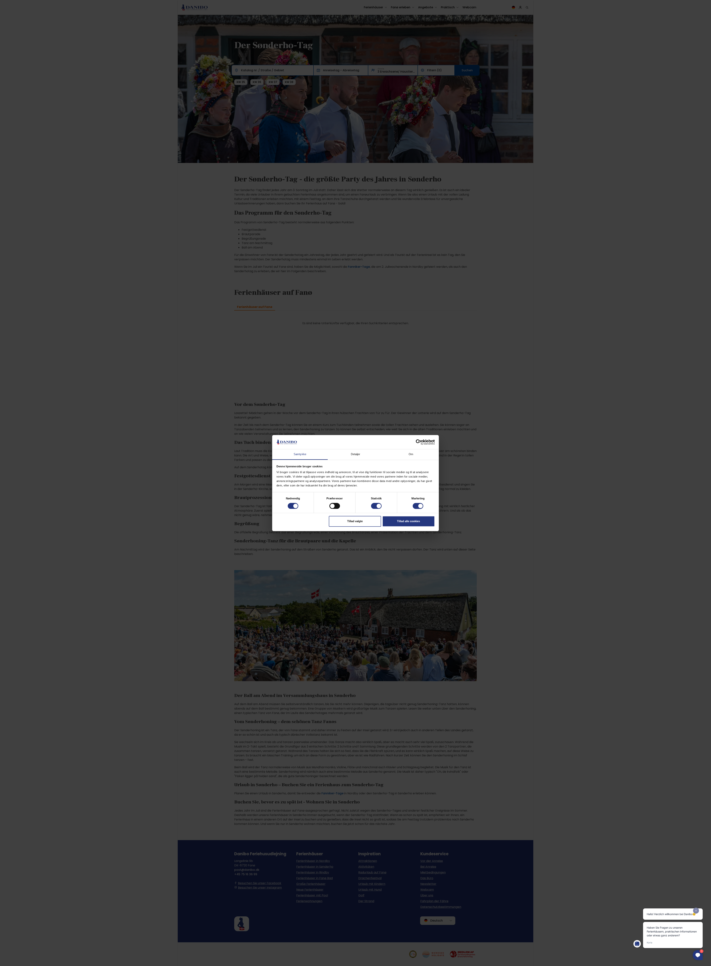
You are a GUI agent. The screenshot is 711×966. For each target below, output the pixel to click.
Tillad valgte (355, 521)
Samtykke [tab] (300, 454)
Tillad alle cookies (408, 521)
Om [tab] (411, 454)
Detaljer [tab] (355, 454)
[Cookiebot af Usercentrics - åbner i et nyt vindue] (418, 442)
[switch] (334, 506)
